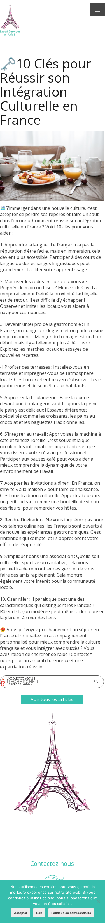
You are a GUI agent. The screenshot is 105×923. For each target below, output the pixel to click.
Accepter (20, 913)
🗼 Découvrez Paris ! (17, 678)
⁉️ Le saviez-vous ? (16, 683)
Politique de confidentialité (71, 913)
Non (39, 913)
